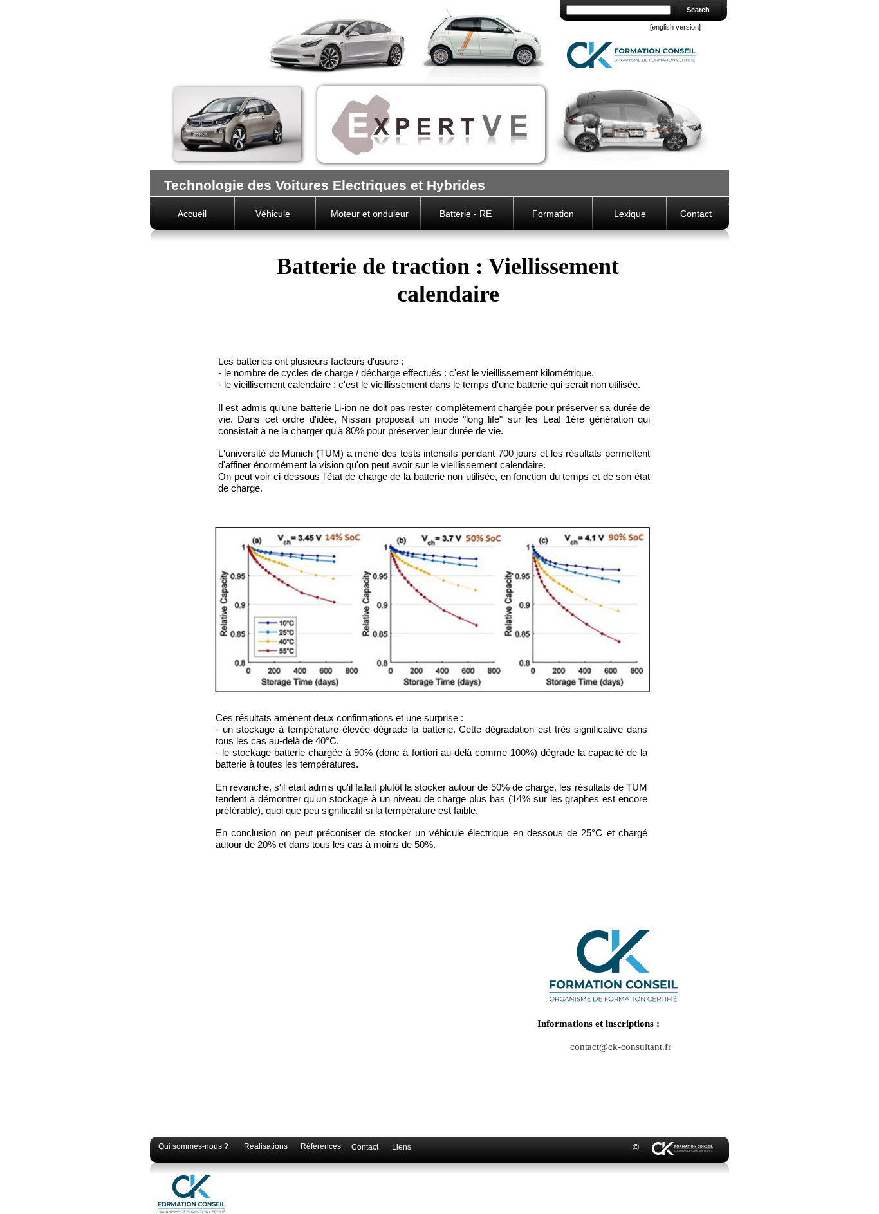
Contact (696, 213)
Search (698, 10)
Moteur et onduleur (370, 213)
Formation (553, 213)
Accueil (192, 213)
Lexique (630, 213)
